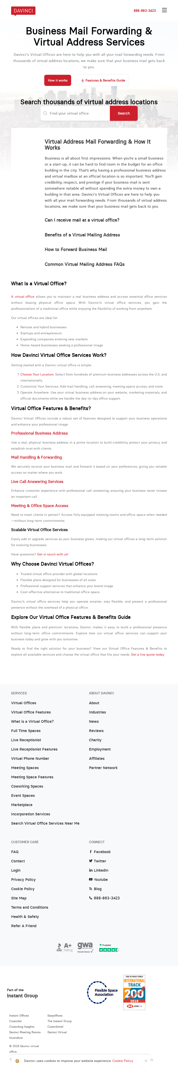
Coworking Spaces (27, 786)
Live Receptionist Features (34, 749)
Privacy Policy (23, 880)
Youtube (101, 880)
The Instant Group (60, 1021)
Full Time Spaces (26, 731)
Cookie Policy (23, 889)
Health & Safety (25, 917)
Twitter (100, 861)
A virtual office (22, 296)
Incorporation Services (30, 814)
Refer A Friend (23, 926)
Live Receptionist (26, 740)
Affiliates (97, 759)
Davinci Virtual (57, 1032)
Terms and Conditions (29, 907)
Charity (95, 740)
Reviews (96, 731)
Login (15, 870)
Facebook (102, 852)
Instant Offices (19, 1015)
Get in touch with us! (52, 554)
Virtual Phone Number (30, 759)
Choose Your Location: (37, 374)
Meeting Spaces (25, 768)
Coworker (15, 1021)
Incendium (16, 1037)
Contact (18, 861)
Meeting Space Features (32, 777)
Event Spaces (23, 796)
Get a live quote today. (148, 654)
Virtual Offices (23, 703)
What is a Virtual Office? (32, 722)
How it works (57, 80)
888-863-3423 (145, 10)
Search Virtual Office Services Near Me (45, 823)
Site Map (18, 898)
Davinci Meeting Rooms (25, 1032)
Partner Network (103, 768)
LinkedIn (101, 870)
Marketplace (21, 805)
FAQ (15, 852)
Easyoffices (55, 1015)
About (94, 703)
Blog (98, 889)
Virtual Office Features (31, 712)
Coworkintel (55, 1026)
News (94, 722)
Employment (100, 749)
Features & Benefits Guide (105, 80)
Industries (97, 712)
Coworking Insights (21, 1026)
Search (124, 113)
